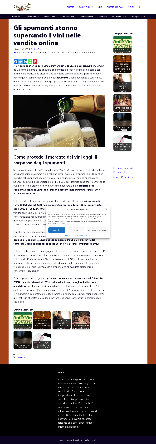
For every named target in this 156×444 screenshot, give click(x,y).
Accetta (56, 230)
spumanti (21, 357)
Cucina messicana (67, 17)
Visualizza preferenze (97, 230)
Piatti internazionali (119, 17)
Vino (100, 7)
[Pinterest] (35, 61)
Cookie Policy (67, 235)
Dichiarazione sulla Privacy (84, 235)
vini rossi (27, 52)
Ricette (70, 7)
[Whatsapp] (30, 61)
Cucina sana (102, 17)
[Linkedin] (25, 61)
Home (16, 52)
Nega (76, 230)
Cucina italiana (86, 7)
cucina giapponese (138, 17)
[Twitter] (20, 61)
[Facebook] (16, 61)
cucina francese (33, 17)
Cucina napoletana (86, 17)
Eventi (131, 7)
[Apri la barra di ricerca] (139, 7)
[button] (106, 209)
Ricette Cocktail (115, 7)
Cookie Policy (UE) (123, 177)
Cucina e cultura (17, 17)
